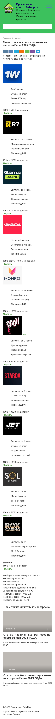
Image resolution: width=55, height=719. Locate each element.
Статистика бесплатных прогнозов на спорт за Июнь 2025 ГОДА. (27, 677)
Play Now (7, 113)
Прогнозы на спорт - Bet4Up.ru (27, 6)
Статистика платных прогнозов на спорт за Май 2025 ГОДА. (26, 636)
